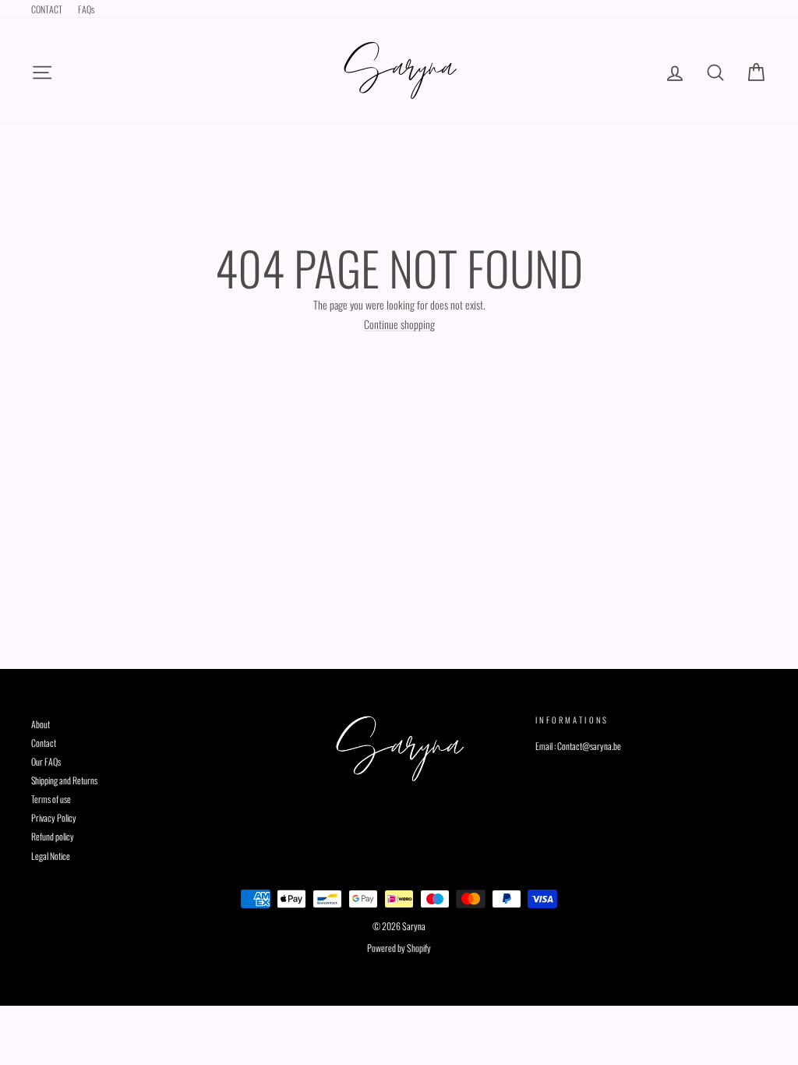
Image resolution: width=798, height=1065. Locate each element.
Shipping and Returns (64, 780)
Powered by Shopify (399, 947)
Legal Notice (50, 855)
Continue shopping (399, 324)
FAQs (86, 9)
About (40, 724)
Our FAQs (46, 761)
